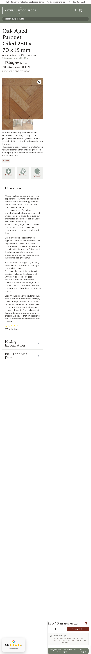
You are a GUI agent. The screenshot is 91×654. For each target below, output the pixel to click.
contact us (64, 642)
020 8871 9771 (79, 2)
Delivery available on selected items (27, 2)
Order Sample (83, 651)
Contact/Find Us (57, 2)
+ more (6, 160)
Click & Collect (78, 629)
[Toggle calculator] (86, 623)
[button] (39, 82)
